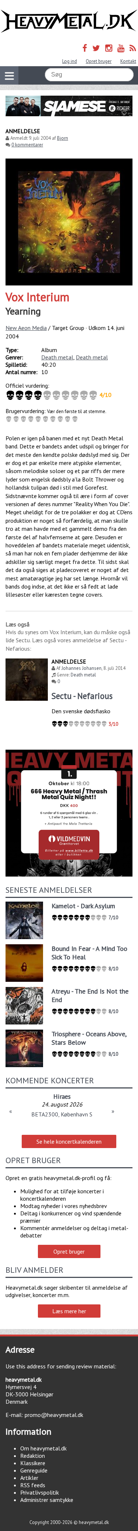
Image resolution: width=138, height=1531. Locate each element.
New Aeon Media (26, 327)
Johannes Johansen (81, 668)
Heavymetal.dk (69, 21)
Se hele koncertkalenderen (69, 1141)
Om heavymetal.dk (43, 1448)
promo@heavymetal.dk (54, 1414)
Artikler (29, 1477)
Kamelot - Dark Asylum (83, 906)
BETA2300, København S (61, 1114)
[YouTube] (120, 48)
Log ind (69, 61)
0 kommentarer (27, 145)
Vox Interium (38, 297)
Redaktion (32, 1455)
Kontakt (128, 61)
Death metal (57, 357)
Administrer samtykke (46, 1499)
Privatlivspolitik (39, 1492)
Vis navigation (9, 75)
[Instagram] (108, 48)
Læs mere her (69, 1311)
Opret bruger (99, 61)
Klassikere (32, 1463)
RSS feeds (32, 1485)
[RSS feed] (133, 48)
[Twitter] (96, 48)
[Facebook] (84, 48)
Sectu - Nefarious (82, 695)
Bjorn (62, 138)
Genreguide (33, 1470)
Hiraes (62, 1096)
